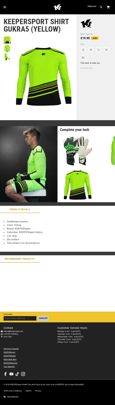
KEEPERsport (9, 352)
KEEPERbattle (10, 356)
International (12, 397)
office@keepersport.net (13, 331)
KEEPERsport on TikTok (17, 374)
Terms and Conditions (13, 391)
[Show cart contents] (108, 7)
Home (57, 7)
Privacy (38, 391)
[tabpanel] (52, 232)
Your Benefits (9, 367)
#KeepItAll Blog (10, 359)
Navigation (4, 7)
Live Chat (8, 337)
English (92, 6)
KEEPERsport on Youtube (11, 374)
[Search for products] (101, 7)
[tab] (7, 40)
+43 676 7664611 (11, 334)
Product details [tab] (20, 209)
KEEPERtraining (10, 363)
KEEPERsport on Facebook (5, 374)
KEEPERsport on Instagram (23, 374)
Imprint (28, 391)
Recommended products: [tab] (20, 259)
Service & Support (11, 349)
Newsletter (8, 314)
